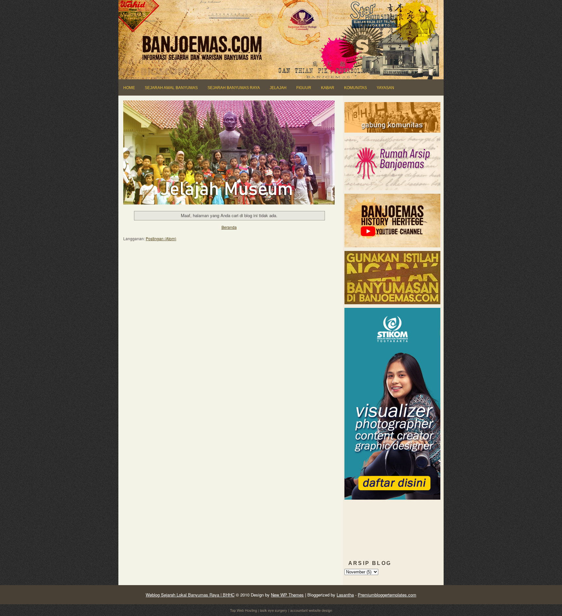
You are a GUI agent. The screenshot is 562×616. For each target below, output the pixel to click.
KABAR (327, 87)
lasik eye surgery (273, 610)
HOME (129, 87)
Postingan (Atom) (161, 238)
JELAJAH (278, 87)
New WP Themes (287, 595)
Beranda (229, 227)
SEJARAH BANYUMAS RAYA (233, 87)
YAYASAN (385, 87)
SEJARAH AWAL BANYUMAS (171, 87)
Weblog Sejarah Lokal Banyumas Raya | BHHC (190, 595)
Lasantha (345, 595)
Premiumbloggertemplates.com (387, 595)
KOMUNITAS (355, 87)
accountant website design (311, 610)
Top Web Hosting (243, 610)
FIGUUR (303, 87)
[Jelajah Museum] (229, 151)
